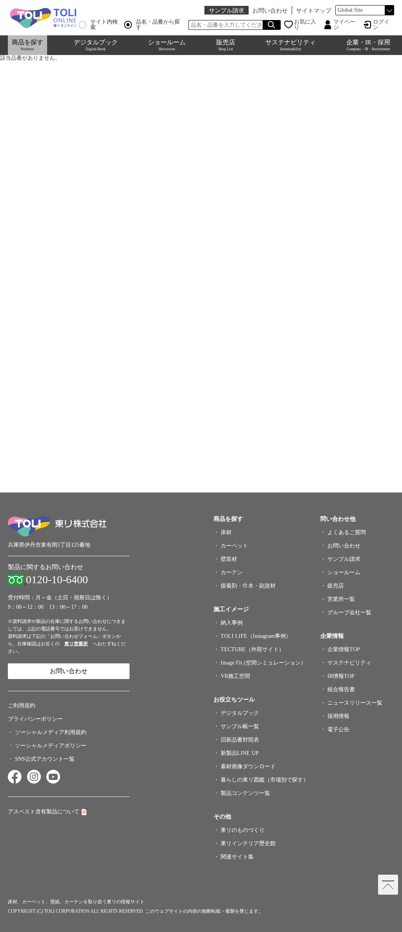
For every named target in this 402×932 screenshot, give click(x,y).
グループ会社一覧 (349, 612)
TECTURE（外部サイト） (252, 649)
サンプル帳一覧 (240, 726)
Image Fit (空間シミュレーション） (263, 663)
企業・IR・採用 (368, 45)
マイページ (344, 24)
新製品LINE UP (240, 753)
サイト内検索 (104, 24)
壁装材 (229, 559)
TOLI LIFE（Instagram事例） (256, 636)
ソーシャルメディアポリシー (50, 746)
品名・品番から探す (158, 24)
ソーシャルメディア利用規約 (50, 732)
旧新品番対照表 (240, 740)
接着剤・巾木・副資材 (248, 586)
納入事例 (232, 623)
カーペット (234, 546)
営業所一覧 (341, 599)
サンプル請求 (226, 10)
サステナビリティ (290, 45)
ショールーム (167, 45)
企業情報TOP (343, 649)
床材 (226, 532)
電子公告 (338, 729)
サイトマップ (313, 10)
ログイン (381, 24)
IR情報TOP (340, 676)
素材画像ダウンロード (248, 766)
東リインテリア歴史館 (248, 843)
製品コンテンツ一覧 (245, 793)
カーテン (232, 572)
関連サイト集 (237, 857)
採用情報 (338, 716)
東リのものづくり (243, 830)
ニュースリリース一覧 (354, 703)
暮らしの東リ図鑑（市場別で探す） (265, 780)
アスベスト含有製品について (43, 812)
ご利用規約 (21, 706)
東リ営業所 (76, 643)
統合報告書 (341, 689)
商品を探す (27, 45)
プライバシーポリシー (35, 719)
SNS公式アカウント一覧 (45, 759)
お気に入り (305, 24)
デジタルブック (96, 45)
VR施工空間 (235, 676)
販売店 (225, 45)
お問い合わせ (270, 10)
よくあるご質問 (346, 532)
